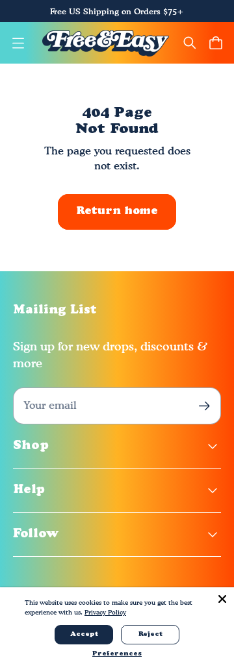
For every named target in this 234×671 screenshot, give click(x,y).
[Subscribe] (204, 406)
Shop (31, 446)
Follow (36, 534)
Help (29, 490)
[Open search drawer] (190, 43)
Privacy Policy (105, 612)
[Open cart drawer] (216, 43)
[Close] (222, 598)
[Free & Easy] (105, 43)
